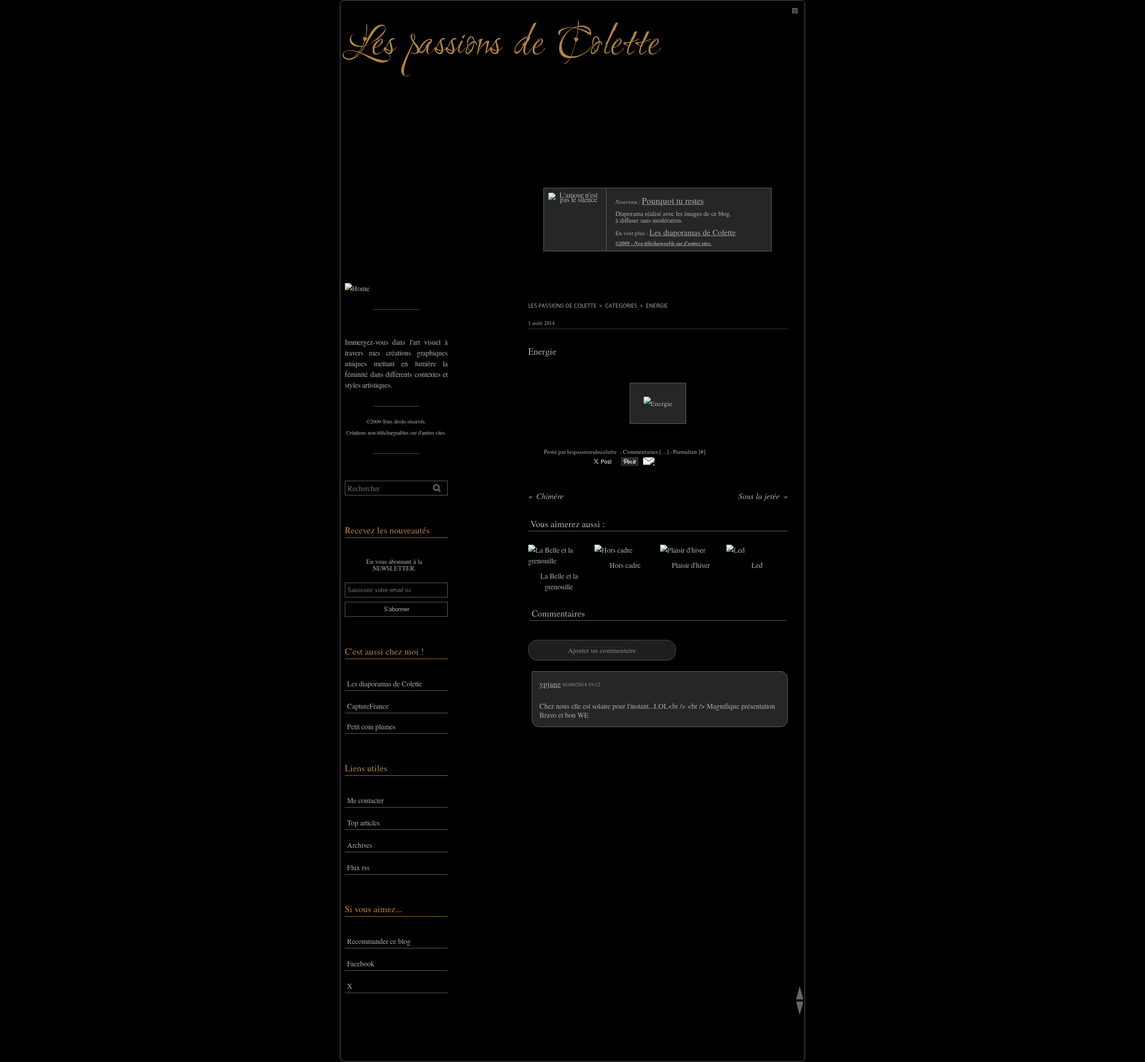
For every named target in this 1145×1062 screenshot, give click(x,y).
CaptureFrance (368, 706)
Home (353, 245)
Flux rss (358, 867)
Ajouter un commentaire (602, 650)
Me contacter (365, 800)
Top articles (363, 822)
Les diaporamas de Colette (384, 683)
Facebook (360, 963)
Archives (359, 845)
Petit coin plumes (371, 726)
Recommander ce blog (379, 941)
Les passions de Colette (562, 305)
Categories (621, 305)
